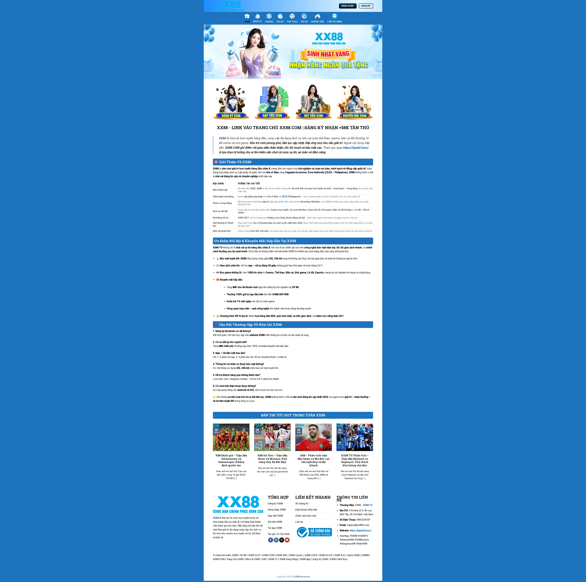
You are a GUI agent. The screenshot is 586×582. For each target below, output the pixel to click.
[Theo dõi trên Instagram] (276, 541)
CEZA (285, 197)
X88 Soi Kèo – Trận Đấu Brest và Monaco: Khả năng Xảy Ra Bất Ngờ (272, 460)
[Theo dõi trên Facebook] (270, 541)
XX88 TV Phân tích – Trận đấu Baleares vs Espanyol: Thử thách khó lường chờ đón (355, 461)
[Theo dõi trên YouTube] (287, 541)
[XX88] (228, 6)
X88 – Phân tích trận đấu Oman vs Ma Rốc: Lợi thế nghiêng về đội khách (314, 461)
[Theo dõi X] (281, 541)
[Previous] (211, 52)
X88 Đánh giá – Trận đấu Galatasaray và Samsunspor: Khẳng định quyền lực (231, 461)
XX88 (216, 519)
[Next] (375, 52)
